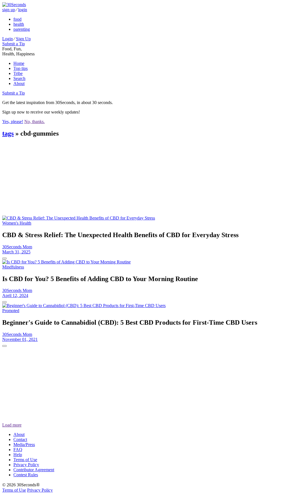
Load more (12, 425)
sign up (8, 9)
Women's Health (16, 223)
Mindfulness (13, 267)
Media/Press (24, 444)
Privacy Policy (26, 464)
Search (19, 78)
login (22, 9)
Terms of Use (25, 459)
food (17, 19)
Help (17, 454)
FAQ (17, 449)
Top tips (20, 68)
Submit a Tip (13, 43)
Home (18, 63)
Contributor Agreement (33, 469)
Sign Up (23, 38)
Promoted (10, 310)
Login (7, 38)
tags (8, 133)
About (19, 83)
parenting (21, 29)
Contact (20, 439)
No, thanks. (34, 121)
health (18, 24)
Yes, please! (12, 121)
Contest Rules (25, 474)
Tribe (18, 73)
